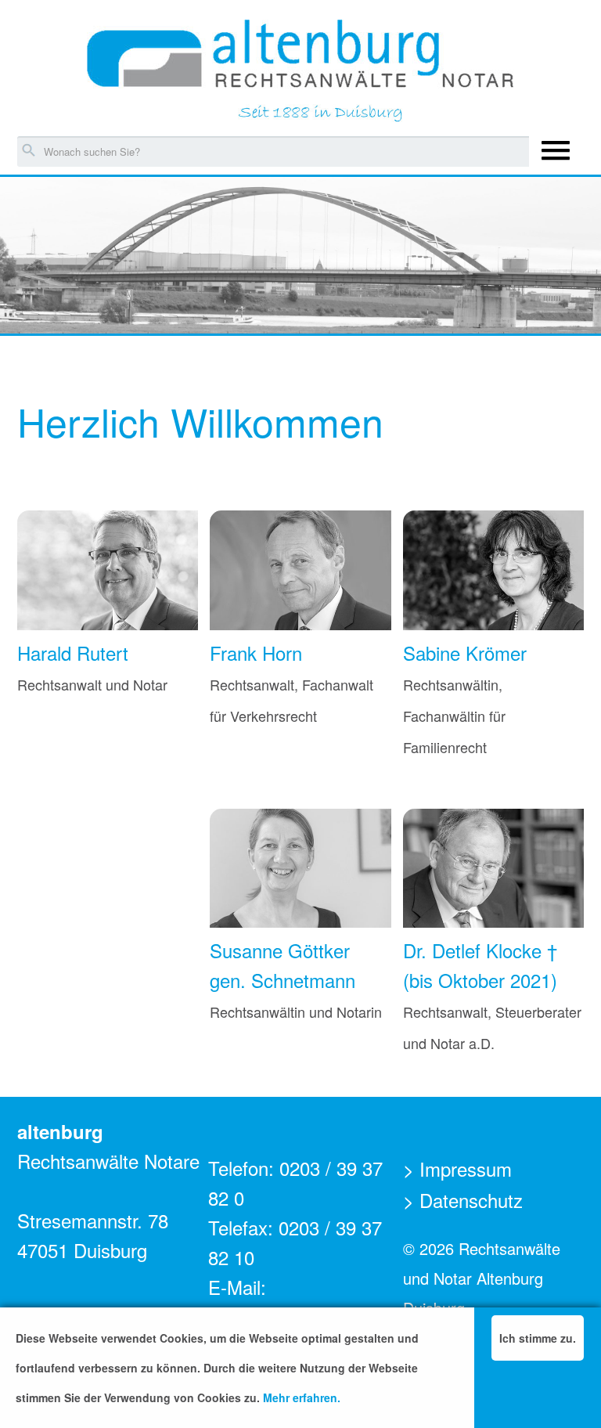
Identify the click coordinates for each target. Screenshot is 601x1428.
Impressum (465, 1168)
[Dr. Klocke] (493, 868)
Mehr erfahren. (301, 1397)
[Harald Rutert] (107, 571)
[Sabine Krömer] (493, 571)
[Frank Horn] (300, 571)
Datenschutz (471, 1199)
